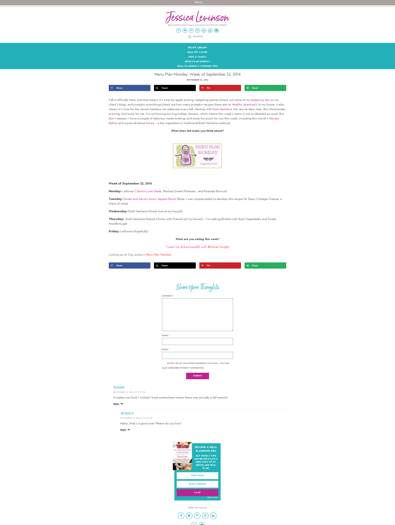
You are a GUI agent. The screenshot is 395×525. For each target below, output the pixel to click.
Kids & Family (198, 57)
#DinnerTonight (218, 247)
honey (150, 123)
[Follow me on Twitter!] (185, 30)
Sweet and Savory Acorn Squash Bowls (149, 199)
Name (166, 336)
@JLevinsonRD (190, 247)
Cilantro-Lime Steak (148, 191)
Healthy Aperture (243, 104)
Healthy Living (197, 52)
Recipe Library (197, 48)
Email (166, 350)
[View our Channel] (210, 30)
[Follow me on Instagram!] (197, 30)
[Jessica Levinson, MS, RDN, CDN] (197, 19)
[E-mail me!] (216, 30)
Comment (168, 296)
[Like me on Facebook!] (178, 30)
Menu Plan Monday (197, 62)
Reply (116, 404)
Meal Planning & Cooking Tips (197, 66)
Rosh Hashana (222, 109)
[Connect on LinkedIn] (204, 30)
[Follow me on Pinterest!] (191, 30)
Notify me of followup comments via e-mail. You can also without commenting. (195, 366)
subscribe (173, 368)
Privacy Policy (212, 497)
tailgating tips (260, 100)
